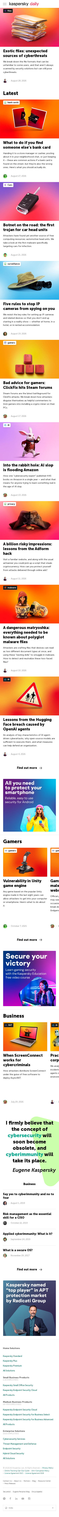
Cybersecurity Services (14, 1439)
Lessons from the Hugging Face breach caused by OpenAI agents (27, 724)
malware (11, 587)
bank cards (13, 102)
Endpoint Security (11, 1448)
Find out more (27, 768)
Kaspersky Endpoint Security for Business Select (26, 1414)
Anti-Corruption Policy (40, 1471)
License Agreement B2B (34, 1473)
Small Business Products (16, 1377)
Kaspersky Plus (10, 1361)
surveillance (13, 264)
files (9, 11)
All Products (9, 1395)
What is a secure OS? (18, 1250)
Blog (34, 1481)
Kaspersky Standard (12, 1356)
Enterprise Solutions (14, 1431)
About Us (17, 1481)
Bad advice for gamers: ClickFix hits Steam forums (27, 385)
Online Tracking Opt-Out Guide (17, 1471)
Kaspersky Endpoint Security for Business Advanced (28, 1419)
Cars (9, 185)
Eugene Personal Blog (21, 1492)
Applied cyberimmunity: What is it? (27, 1234)
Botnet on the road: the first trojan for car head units (28, 227)
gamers (11, 343)
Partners (27, 1481)
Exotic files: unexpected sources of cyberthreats (25, 53)
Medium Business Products (17, 1402)
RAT (10, 1025)
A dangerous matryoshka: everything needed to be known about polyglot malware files (26, 634)
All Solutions (9, 1370)
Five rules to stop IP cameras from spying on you (29, 306)
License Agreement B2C (14, 1473)
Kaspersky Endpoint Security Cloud (20, 1390)
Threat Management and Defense (19, 1444)
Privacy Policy (47, 1468)
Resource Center (44, 1481)
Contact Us (7, 1481)
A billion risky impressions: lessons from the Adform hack (27, 549)
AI (8, 425)
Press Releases (10, 1484)
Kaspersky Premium (12, 1366)
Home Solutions (11, 1348)
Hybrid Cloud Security (13, 1453)
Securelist (7, 1492)
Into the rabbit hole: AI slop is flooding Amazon (28, 467)
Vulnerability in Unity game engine (22, 883)
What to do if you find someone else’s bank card (27, 145)
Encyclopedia (37, 1492)
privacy (11, 504)
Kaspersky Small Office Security (18, 1385)
